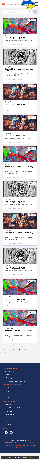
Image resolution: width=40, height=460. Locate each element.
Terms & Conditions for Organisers (15, 381)
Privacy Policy (9, 411)
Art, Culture (8, 44)
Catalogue (8, 391)
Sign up (7, 394)
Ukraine (19, 44)
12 (28, 349)
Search (30, 12)
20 (32, 349)
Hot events (8, 404)
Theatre (14, 44)
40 (5, 352)
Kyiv (24, 44)
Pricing (7, 374)
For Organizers (9, 371)
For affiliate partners (11, 388)
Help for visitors (10, 414)
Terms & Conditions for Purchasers (15, 408)
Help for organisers (11, 378)
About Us (7, 421)
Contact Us (8, 424)
